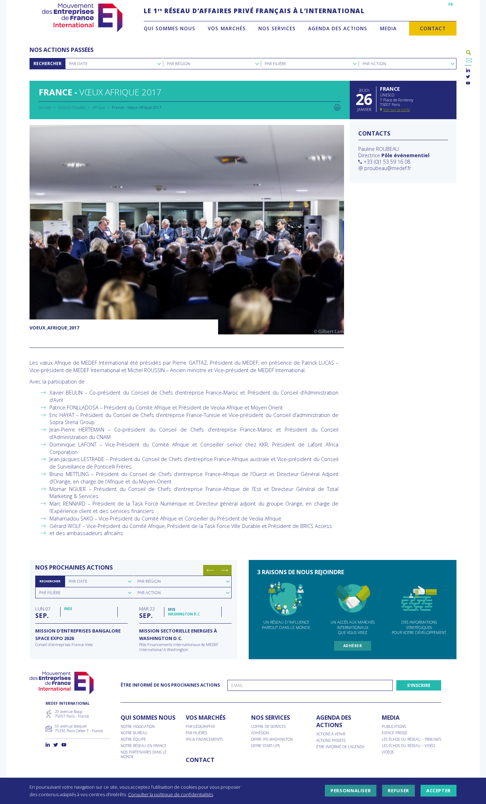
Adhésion (260, 733)
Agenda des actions (337, 28)
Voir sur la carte (396, 109)
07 (42, 612)
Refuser (398, 791)
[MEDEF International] (82, 18)
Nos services (277, 28)
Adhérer (352, 645)
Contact (433, 28)
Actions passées (330, 740)
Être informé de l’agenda (340, 747)
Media (388, 28)
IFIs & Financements (204, 739)
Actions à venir (330, 734)
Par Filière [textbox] (275, 63)
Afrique (98, 107)
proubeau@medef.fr (387, 168)
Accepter (438, 791)
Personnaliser (351, 791)
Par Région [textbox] (178, 63)
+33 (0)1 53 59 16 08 (387, 161)
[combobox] (114, 63)
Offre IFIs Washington (272, 739)
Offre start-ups (265, 746)
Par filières (196, 733)
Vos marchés (226, 28)
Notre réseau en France (144, 746)
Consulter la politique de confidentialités (170, 794)
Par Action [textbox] (374, 63)
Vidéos (388, 752)
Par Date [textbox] (78, 63)
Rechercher (47, 63)
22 (147, 612)
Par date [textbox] (78, 581)
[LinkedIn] (468, 70)
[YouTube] (468, 83)
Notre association (138, 726)
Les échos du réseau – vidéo (408, 746)
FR (450, 4)
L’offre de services (268, 726)
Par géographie (200, 726)
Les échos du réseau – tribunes (411, 739)
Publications (394, 726)
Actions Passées (71, 107)
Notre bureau (134, 733)
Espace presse (394, 733)
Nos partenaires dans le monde (144, 754)
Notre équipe (133, 739)
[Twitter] (468, 77)
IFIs (171, 609)
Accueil (45, 107)
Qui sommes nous (169, 28)
